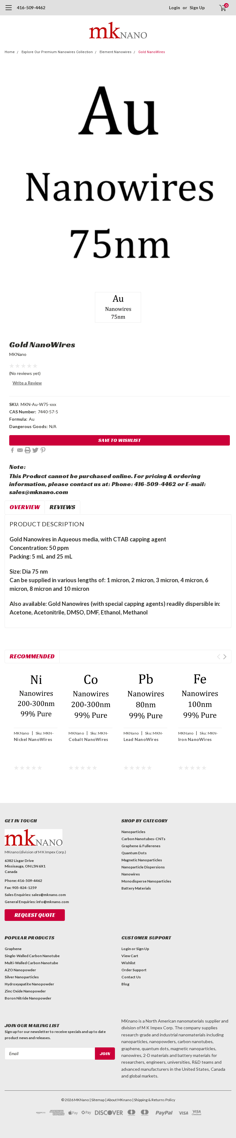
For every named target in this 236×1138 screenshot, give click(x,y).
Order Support (134, 970)
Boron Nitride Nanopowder (28, 998)
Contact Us (131, 977)
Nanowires (130, 874)
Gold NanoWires (151, 52)
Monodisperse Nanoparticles (146, 881)
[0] (220, 7)
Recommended (32, 656)
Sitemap (97, 1099)
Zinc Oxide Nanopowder (25, 991)
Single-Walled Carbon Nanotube (32, 955)
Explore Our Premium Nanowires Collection (57, 52)
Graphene (13, 948)
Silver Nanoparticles (22, 977)
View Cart (129, 955)
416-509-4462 (31, 7)
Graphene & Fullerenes (140, 846)
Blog (125, 984)
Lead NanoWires (141, 739)
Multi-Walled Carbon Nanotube (31, 963)
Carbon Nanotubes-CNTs (143, 838)
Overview (25, 507)
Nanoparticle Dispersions (143, 867)
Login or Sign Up (135, 948)
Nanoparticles (133, 831)
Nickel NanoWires (33, 739)
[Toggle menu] (8, 10)
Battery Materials (136, 888)
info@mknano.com (52, 901)
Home (10, 52)
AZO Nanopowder (20, 970)
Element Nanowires (116, 52)
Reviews (62, 507)
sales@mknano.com (49, 894)
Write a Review (27, 382)
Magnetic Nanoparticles (141, 860)
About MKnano (119, 1099)
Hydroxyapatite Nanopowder (29, 984)
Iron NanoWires (195, 739)
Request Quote (34, 914)
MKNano (18, 354)
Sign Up (197, 7)
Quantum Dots (134, 853)
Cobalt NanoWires (88, 739)
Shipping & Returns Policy (154, 1099)
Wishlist (128, 963)
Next (225, 657)
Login (174, 7)
